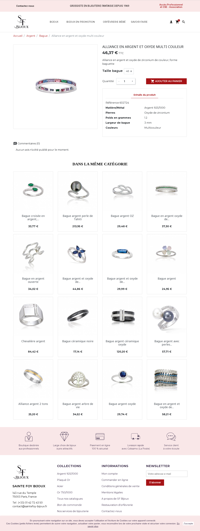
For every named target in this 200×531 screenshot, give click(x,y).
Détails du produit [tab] (145, 94)
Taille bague (112, 71)
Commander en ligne (115, 479)
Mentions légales (112, 492)
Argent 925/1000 (67, 473)
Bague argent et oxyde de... (77, 280)
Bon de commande (69, 504)
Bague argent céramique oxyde (122, 342)
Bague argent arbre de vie (77, 405)
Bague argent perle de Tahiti (78, 217)
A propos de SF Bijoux (115, 498)
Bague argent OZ (122, 216)
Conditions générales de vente (121, 486)
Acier (60, 486)
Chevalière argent (33, 341)
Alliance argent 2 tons (33, 404)
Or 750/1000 (64, 492)
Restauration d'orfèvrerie (117, 504)
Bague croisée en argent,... (33, 217)
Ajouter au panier (166, 81)
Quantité (108, 81)
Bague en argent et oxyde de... (167, 405)
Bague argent (167, 278)
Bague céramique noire (77, 341)
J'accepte (188, 523)
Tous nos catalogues (70, 498)
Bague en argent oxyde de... (166, 217)
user (171, 22)
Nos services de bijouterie (73, 511)
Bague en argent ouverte (33, 280)
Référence (112, 102)
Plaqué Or (63, 479)
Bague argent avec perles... (166, 342)
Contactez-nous (112, 511)
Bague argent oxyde (122, 404)
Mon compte (110, 473)
